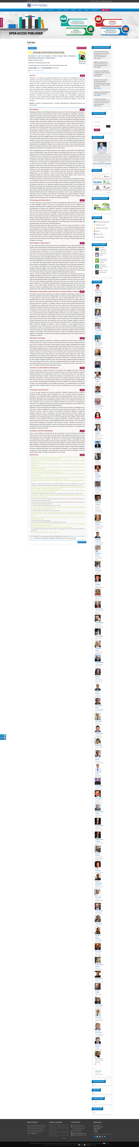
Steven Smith (98, 368)
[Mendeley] (110, 1)
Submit (97, 129)
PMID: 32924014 (97, 95)
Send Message (64, 1138)
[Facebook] (108, 1)
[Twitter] (103, 1)
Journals (59, 10)
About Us (42, 10)
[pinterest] (101, 1)
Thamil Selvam (99, 342)
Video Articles (97, 1128)
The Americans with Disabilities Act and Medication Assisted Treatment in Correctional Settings (102, 73)
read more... (35, 1133)
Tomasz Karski (98, 330)
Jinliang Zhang (99, 733)
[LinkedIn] (106, 1)
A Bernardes (98, 1071)
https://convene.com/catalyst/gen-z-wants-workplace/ (45, 532)
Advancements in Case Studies (102, 159)
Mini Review (32, 48)
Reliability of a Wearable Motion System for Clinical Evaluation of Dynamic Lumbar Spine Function (101, 64)
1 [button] (94, 190)
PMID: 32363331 (97, 106)
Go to (82, 75)
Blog (94, 1)
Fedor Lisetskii (98, 910)
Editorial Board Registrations (103, 222)
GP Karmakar (98, 798)
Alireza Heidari (99, 1005)
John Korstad (98, 721)
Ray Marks (97, 419)
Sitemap (97, 1)
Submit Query (82, 542)
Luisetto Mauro (99, 636)
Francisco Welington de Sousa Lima (98, 883)
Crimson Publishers (95, 1143)
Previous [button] (91, 153)
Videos (80, 10)
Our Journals (97, 1125)
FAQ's (92, 1)
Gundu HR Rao (98, 785)
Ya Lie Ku (97, 304)
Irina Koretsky (98, 745)
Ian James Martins (102, 153)
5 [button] (97, 192)
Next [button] (113, 153)
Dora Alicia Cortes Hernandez (98, 937)
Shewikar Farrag (99, 405)
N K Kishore (98, 489)
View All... (109, 192)
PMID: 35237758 (97, 88)
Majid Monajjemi (99, 622)
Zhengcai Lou (98, 292)
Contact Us (95, 10)
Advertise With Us (100, 237)
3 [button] (98, 190)
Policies (86, 10)
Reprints (66, 10)
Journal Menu (82, 48)
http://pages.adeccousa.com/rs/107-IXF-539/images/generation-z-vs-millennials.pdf (52, 527)
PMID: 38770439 (97, 76)
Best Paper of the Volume (102, 228)
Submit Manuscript (98, 1127)
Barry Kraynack (99, 978)
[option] (102, 153)
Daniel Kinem (98, 951)
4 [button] (100, 190)
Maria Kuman (98, 596)
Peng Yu (97, 461)
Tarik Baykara (98, 356)
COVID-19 (106, 10)
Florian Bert (98, 897)
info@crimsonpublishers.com (79, 1133)
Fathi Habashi (98, 923)
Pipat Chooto (98, 448)
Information (50, 10)
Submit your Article (100, 225)
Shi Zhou (97, 393)
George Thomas (99, 825)
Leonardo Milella (99, 662)
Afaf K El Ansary (99, 1058)
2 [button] (96, 190)
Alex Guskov (98, 1017)
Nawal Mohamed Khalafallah (98, 475)
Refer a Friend (99, 234)
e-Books (73, 10)
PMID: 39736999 (97, 58)
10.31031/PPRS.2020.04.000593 (37, 70)
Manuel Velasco (99, 609)
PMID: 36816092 (97, 67)
